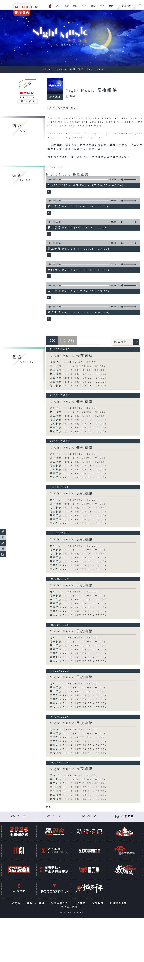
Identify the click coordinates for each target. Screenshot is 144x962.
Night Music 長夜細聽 (67, 174)
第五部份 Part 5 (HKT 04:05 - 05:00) (78, 382)
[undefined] (50, 5)
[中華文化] (19, 870)
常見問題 (81, 903)
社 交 (57, 816)
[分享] (48, 816)
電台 (65, 7)
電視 (57, 7)
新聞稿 (17, 903)
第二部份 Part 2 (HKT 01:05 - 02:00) (78, 370)
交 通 (22, 816)
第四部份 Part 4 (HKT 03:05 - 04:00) (78, 378)
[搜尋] (140, 5)
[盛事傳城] (125, 870)
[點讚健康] (89, 831)
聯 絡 (92, 816)
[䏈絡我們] (83, 816)
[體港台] (54, 831)
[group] (121, 179)
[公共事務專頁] (89, 851)
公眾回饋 (127, 816)
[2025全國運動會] (19, 831)
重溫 (92, 7)
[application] (92, 179)
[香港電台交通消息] (13, 816)
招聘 (30, 903)
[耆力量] (89, 870)
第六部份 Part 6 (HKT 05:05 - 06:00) (78, 385)
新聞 (74, 7)
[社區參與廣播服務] (125, 851)
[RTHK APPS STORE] (19, 889)
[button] (49, 179)
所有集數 (55, 97)
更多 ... (49, 807)
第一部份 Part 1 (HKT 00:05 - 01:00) (77, 366)
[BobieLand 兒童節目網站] (125, 831)
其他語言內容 (70, 907)
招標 (42, 903)
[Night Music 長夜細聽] (48, 192)
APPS (101, 7)
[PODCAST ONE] (54, 889)
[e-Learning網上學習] (54, 851)
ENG (124, 6)
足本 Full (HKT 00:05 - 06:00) (73, 362)
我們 (110, 7)
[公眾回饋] (117, 816)
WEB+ (83, 7)
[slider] (130, 179)
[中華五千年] (89, 889)
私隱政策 (98, 903)
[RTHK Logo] (23, 8)
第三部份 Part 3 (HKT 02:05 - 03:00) (78, 374)
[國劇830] (19, 851)
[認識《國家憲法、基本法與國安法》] (54, 870)
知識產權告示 (60, 903)
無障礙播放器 (119, 903)
